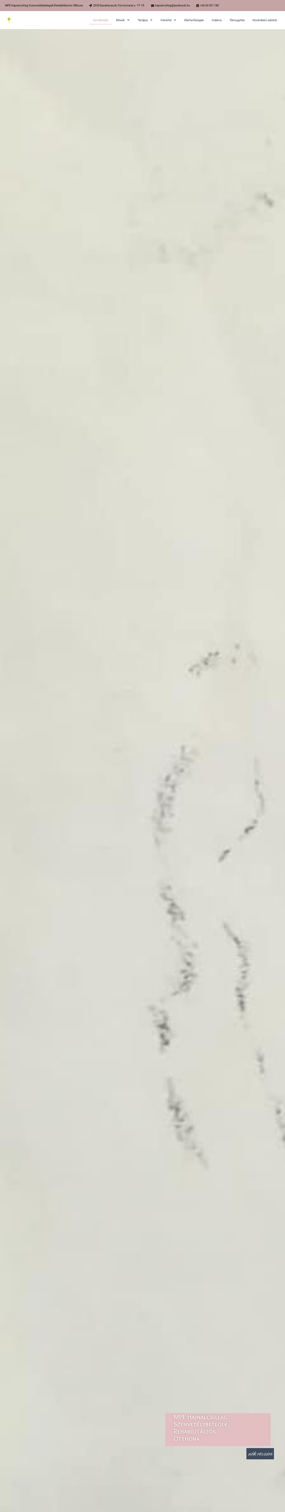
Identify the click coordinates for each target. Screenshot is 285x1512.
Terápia (143, 20)
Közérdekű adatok (264, 20)
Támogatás (237, 20)
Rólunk (120, 20)
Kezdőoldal (100, 20)
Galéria (217, 20)
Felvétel (166, 20)
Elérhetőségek (194, 20)
